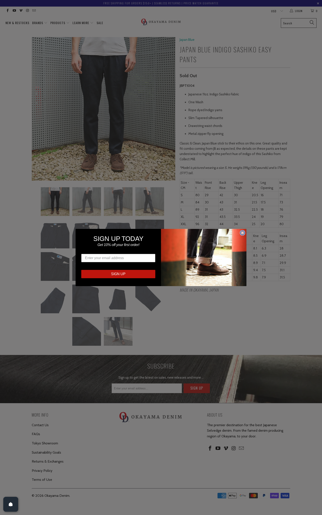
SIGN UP (118, 274)
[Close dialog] (242, 233)
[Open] (10, 504)
